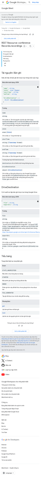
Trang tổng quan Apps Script (10, 408)
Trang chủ (4, 28)
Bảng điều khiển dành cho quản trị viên (13, 405)
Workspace (22, 2)
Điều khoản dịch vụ (7, 397)
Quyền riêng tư (14, 468)
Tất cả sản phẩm (7, 460)
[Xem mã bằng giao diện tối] (37, 87)
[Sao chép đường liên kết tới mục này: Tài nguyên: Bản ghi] (23, 73)
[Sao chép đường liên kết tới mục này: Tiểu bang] (13, 256)
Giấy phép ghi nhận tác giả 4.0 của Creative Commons (16, 339)
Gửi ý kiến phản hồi (10, 38)
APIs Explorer (6, 415)
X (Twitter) (5, 429)
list (3, 313)
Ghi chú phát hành (7, 391)
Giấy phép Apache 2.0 (24, 340)
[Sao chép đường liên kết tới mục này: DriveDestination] (21, 187)
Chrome (4, 448)
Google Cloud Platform (8, 454)
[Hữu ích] (30, 34)
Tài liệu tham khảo (9, 30)
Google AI (4, 457)
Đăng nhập (35, 2)
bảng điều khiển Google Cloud (10, 411)
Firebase (4, 451)
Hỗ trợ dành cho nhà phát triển (11, 394)
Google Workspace (14, 28)
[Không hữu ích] (33, 34)
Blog (3, 423)
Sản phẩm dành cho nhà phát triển (12, 388)
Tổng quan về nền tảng (8, 385)
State (17, 90)
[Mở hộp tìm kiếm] (29, 2)
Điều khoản (5, 468)
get (3, 306)
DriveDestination (17, 100)
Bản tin (4, 426)
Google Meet (7, 8)
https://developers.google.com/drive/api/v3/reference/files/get (21, 232)
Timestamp (12, 142)
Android (4, 444)
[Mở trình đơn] (3, 2)
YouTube (4, 432)
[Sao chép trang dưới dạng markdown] (30, 46)
